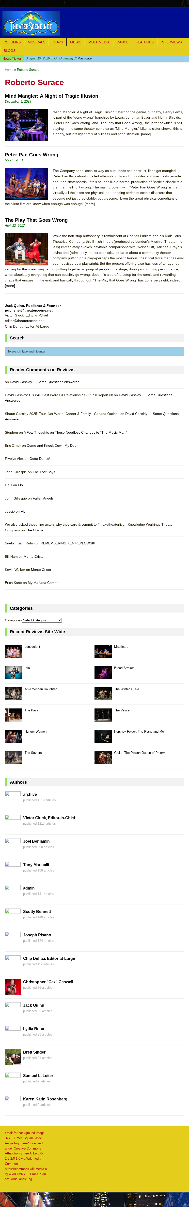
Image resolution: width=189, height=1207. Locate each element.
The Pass (31, 710)
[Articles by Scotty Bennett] (13, 922)
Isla (52, 58)
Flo (20, 485)
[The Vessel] (103, 719)
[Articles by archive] (13, 804)
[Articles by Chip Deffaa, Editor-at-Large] (13, 968)
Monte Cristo (34, 556)
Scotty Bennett (37, 912)
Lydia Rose (33, 1029)
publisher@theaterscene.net (29, 310)
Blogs (10, 51)
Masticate (121, 647)
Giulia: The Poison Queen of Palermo (140, 753)
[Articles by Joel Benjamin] (13, 851)
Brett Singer (34, 1052)
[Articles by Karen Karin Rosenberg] (13, 1109)
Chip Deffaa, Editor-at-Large (49, 958)
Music (75, 42)
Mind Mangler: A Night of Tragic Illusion (51, 96)
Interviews (171, 42)
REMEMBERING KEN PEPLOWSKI (68, 543)
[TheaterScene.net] (94, 23)
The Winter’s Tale (126, 689)
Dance (122, 42)
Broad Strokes (124, 668)
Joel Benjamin (36, 841)
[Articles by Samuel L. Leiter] (13, 1086)
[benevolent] (13, 655)
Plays (57, 42)
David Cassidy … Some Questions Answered (44, 382)
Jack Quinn (33, 1005)
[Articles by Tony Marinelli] (13, 875)
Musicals (36, 42)
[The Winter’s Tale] (103, 697)
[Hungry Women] (13, 740)
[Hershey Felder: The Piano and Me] (103, 740)
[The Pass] (13, 719)
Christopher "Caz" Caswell (48, 982)
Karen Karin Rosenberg (45, 1099)
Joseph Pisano (37, 935)
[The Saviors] (13, 761)
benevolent (32, 647)
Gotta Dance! (40, 459)
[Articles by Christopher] (13, 992)
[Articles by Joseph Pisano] (13, 945)
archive (30, 794)
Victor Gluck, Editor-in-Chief (49, 818)
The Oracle (34, 530)
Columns (12, 42)
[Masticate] (103, 655)
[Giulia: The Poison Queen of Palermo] (103, 761)
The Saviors (33, 753)
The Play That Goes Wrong (36, 220)
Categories (13, 620)
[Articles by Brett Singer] (13, 1062)
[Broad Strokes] (103, 676)
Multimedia (99, 42)
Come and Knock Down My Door (52, 445)
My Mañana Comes (43, 583)
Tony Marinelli (36, 865)
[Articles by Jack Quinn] (13, 1015)
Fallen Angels (43, 498)
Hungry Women (36, 731)
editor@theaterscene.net (24, 321)
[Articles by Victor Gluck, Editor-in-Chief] (13, 828)
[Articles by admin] (13, 898)
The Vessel (122, 710)
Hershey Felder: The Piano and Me (139, 731)
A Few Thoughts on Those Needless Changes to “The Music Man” (75, 432)
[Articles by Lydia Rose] (13, 1039)
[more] (146, 134)
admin (29, 888)
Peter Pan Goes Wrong (31, 154)
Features (145, 42)
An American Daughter (41, 689)
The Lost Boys (44, 472)
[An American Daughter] (13, 697)
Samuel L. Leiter (38, 1076)
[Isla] (13, 676)
